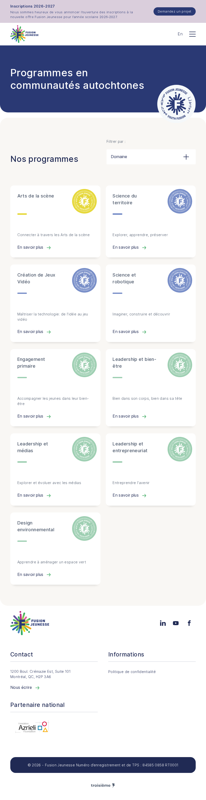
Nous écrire (21, 687)
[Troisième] (103, 785)
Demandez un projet (174, 11)
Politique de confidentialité (132, 672)
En (180, 34)
